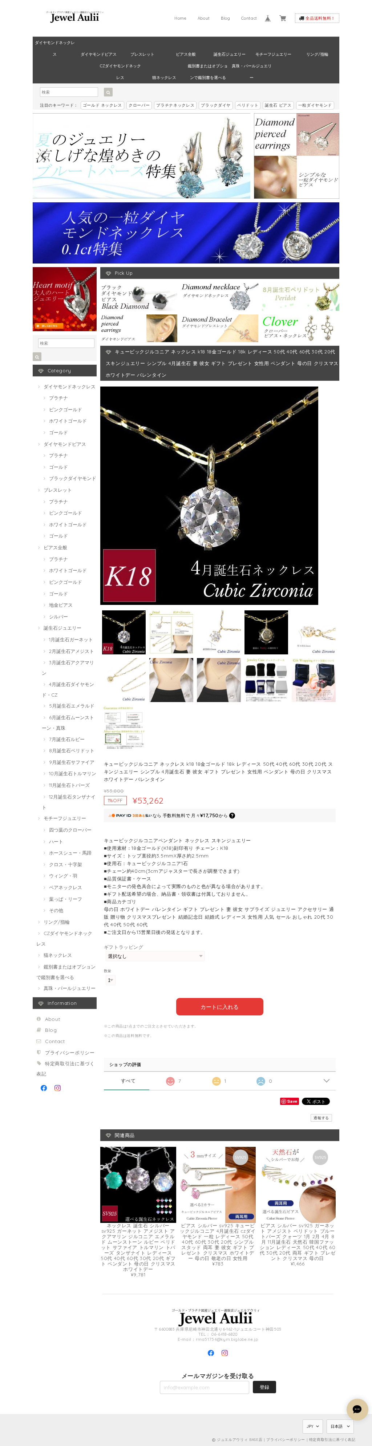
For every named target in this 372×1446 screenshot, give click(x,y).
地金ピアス (61, 605)
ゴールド (58, 432)
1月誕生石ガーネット (71, 639)
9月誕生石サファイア (71, 762)
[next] (239, 156)
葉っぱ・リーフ (65, 899)
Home (180, 18)
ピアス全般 (186, 54)
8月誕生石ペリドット (71, 750)
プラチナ (58, 398)
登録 (264, 1387)
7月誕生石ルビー (67, 739)
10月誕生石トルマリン (72, 773)
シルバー (58, 616)
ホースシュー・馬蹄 (70, 853)
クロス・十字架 (65, 864)
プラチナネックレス (175, 105)
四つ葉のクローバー (70, 830)
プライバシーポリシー (70, 1052)
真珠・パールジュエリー (252, 67)
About (204, 18)
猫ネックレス (164, 77)
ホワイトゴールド (68, 421)
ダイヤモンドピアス (99, 54)
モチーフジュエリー (273, 54)
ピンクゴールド (65, 409)
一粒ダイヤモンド (315, 105)
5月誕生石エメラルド (71, 706)
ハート (56, 841)
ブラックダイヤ (216, 105)
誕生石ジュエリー (230, 54)
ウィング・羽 (63, 876)
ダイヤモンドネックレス (55, 44)
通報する (321, 1118)
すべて (128, 1080)
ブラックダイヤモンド (72, 478)
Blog (225, 18)
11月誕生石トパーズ (69, 785)
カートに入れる (220, 1006)
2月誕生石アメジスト (71, 651)
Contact (249, 18)
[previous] (44, 156)
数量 (108, 970)
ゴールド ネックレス (102, 105)
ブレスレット (142, 54)
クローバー (139, 105)
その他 (56, 910)
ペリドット (247, 105)
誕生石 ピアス (278, 105)
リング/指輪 (317, 54)
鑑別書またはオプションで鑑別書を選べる (208, 67)
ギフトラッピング (123, 947)
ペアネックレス (65, 887)
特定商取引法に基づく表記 (332, 1439)
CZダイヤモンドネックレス (120, 67)
